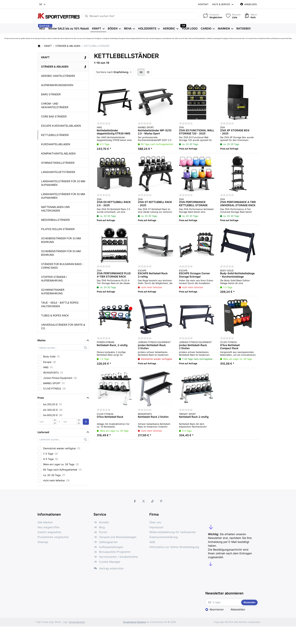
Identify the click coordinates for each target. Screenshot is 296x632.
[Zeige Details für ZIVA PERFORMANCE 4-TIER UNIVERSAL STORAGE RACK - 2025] (238, 174)
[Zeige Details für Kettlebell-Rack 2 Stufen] (156, 388)
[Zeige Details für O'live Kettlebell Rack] (114, 388)
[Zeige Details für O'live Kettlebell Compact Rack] (238, 317)
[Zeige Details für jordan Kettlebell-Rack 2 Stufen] (197, 317)
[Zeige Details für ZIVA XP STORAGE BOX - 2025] (238, 102)
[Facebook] (135, 501)
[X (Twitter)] (143, 501)
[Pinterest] (161, 501)
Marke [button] (42, 340)
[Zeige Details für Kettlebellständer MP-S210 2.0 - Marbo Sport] (156, 102)
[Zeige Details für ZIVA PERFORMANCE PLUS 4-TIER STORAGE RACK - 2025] (114, 245)
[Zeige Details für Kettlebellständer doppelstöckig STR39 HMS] (114, 102)
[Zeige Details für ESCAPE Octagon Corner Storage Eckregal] (197, 245)
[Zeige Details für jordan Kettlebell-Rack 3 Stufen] (156, 317)
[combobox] (43, 4)
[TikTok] (152, 501)
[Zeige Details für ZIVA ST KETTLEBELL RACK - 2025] (156, 174)
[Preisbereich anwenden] (86, 422)
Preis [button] (41, 397)
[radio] (141, 72)
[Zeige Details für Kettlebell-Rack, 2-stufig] (114, 317)
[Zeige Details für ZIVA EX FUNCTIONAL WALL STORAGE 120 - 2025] (197, 102)
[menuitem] (42, 28)
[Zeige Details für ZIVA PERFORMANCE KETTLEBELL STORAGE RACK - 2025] (197, 174)
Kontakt (203, 4)
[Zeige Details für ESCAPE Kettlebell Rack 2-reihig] (156, 245)
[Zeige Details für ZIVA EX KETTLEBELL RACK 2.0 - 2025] (114, 174)
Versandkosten (77, 622)
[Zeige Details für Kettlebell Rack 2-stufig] (197, 388)
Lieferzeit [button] (43, 432)
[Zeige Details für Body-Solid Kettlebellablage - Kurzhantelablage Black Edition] (238, 245)
